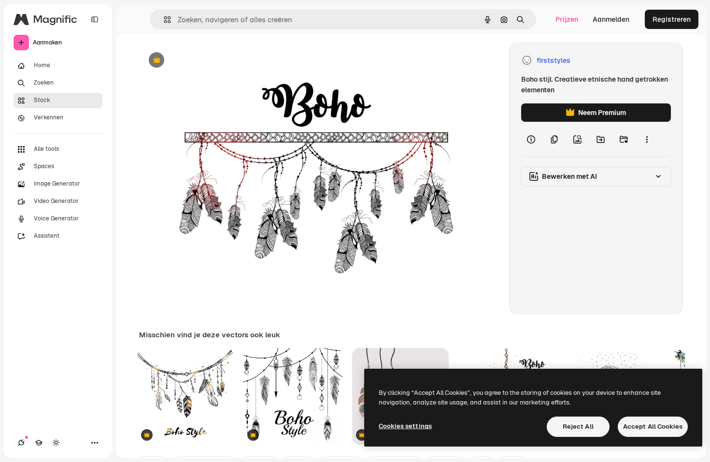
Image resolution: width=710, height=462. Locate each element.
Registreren (672, 19)
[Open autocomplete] (163, 19)
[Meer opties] (646, 139)
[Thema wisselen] (56, 442)
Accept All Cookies (652, 426)
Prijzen (566, 19)
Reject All (578, 426)
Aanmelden (611, 19)
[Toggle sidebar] (94, 19)
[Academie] (38, 442)
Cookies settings (405, 426)
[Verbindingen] (21, 442)
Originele (202, 60)
